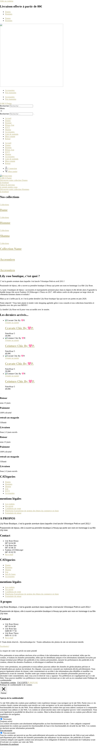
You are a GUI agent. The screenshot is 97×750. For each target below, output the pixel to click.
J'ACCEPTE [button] (22, 682)
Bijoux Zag (9, 125)
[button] (48, 111)
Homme (8, 123)
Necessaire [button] (4, 716)
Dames (8, 12)
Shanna (8, 130)
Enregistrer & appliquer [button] (9, 744)
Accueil (8, 118)
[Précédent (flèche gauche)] (1, 749)
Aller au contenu (6, 1)
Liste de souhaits (11, 134)
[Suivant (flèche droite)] (3, 749)
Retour (7, 139)
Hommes (8, 14)
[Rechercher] (34, 114)
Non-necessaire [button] (6, 730)
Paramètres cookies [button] (8, 682)
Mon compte (10, 136)
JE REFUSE (33, 682)
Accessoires (10, 90)
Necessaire (7, 719)
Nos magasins (10, 93)
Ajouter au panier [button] (12, 323)
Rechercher (5, 106)
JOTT (7, 127)
